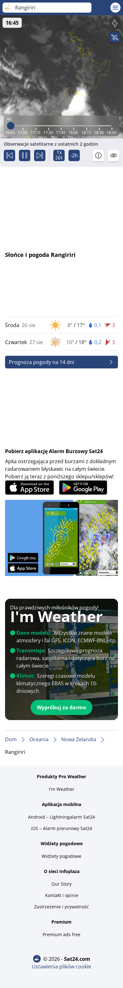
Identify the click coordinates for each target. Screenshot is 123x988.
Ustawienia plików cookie (61, 966)
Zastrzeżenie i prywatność (61, 907)
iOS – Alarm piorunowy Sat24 (61, 828)
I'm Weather (61, 789)
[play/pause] (24, 155)
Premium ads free (61, 934)
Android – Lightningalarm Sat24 (61, 817)
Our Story (61, 884)
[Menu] (115, 8)
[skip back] (9, 155)
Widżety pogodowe (61, 856)
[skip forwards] (39, 155)
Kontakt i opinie (61, 895)
